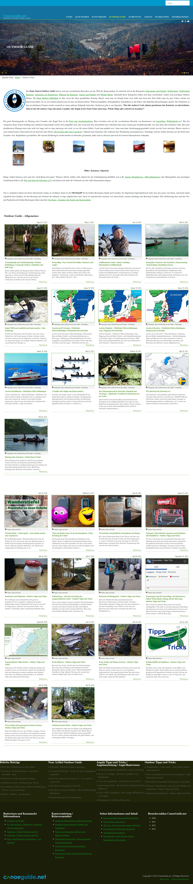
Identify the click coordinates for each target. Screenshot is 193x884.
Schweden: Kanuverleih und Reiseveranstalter (73, 820)
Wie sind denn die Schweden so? (37, 180)
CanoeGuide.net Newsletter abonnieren (119, 829)
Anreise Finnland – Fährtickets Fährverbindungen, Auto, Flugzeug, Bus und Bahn (118, 329)
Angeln (148, 17)
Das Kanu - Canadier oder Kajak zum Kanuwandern (69, 199)
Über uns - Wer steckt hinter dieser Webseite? (122, 825)
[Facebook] (185, 21)
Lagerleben (160, 121)
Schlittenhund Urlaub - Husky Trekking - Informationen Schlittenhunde (114, 263)
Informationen (180, 17)
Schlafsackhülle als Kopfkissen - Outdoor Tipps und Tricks (165, 663)
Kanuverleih (99, 17)
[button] (182, 72)
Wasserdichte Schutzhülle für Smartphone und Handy (119, 533)
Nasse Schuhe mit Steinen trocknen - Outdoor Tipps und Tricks (118, 663)
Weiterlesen (43, 282)
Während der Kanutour (68, 94)
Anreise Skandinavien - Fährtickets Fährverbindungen (25, 391)
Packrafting (162, 17)
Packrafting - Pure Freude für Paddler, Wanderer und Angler (72, 263)
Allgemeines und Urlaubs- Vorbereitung (161, 91)
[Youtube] (188, 21)
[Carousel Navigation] (96, 72)
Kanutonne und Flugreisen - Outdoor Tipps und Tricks (26, 596)
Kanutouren (82, 17)
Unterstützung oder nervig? (114, 821)
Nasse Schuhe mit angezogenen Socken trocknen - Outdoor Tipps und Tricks (24, 726)
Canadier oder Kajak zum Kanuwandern (67, 391)
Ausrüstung (135, 17)
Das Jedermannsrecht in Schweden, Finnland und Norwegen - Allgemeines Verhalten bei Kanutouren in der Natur (119, 393)
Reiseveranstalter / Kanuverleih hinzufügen (120, 818)
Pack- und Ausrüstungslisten (81, 121)
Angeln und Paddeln (87, 94)
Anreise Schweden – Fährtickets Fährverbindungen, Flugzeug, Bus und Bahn (165, 329)
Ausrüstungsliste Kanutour (114, 832)
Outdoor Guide (117, 17)
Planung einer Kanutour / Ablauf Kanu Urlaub (23, 457)
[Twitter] (182, 21)
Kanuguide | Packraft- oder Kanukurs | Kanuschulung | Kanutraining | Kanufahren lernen (166, 263)
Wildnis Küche (106, 94)
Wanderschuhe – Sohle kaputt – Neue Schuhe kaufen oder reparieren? (25, 534)
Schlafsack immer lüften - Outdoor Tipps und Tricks (72, 725)
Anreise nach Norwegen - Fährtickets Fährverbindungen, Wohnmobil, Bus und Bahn (70, 329)
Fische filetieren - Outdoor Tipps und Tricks (68, 662)
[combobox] (178, 2)
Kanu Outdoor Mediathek (47, 98)
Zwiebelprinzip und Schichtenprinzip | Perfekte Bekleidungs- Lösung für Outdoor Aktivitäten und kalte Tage (24, 265)
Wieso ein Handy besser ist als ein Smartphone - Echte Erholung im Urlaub (72, 534)
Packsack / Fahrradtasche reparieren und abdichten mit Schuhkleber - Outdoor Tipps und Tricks (165, 534)
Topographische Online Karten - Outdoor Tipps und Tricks (25, 663)
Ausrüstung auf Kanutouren (46, 94)
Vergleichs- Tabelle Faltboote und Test (22, 831)
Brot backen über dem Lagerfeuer (68, 131)
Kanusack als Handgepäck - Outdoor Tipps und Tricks (120, 596)
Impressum (164, 879)
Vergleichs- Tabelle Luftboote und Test (22, 835)
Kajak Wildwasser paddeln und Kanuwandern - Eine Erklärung (25, 329)
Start (69, 17)
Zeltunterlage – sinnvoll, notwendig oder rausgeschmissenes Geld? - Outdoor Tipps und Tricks (72, 597)
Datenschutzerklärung (180, 879)
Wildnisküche (173, 121)
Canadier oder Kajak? (16, 820)
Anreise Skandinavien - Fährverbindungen (142, 177)
